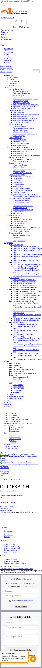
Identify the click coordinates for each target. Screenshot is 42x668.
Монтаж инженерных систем (19, 198)
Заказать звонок (7, 30)
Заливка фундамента (16, 89)
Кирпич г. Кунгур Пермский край (25, 266)
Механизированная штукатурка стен (26, 227)
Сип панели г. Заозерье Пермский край (27, 344)
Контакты (8, 60)
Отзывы (12, 79)
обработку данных (27, 601)
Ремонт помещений (16, 225)
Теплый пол (17, 213)
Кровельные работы (16, 110)
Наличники (17, 237)
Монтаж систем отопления (23, 210)
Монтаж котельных (20, 208)
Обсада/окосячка (19, 241)
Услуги (6, 51)
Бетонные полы (18, 142)
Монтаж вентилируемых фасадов (25, 134)
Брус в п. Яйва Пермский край (24, 285)
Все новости (4, 468)
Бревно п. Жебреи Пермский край (25, 297)
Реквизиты (13, 83)
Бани (10, 383)
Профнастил (17, 178)
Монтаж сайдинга (19, 126)
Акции (6, 56)
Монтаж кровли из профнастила (25, 118)
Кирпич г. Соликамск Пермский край (27, 264)
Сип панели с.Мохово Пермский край (27, 338)
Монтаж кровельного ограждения (25, 194)
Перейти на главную (7, 502)
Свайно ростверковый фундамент (25, 99)
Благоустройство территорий (19, 147)
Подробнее (4, 460)
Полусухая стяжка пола (21, 229)
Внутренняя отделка (16, 157)
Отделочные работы (20, 161)
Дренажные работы (20, 212)
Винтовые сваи (18, 95)
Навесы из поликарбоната (22, 219)
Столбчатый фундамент (21, 97)
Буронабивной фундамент (22, 108)
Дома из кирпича (15, 365)
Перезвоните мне (21, 606)
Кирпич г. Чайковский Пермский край (27, 276)
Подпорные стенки (20, 140)
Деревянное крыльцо (20, 221)
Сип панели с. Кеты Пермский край (26, 354)
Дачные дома (13, 375)
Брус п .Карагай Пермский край (25, 282)
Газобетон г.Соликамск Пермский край (27, 254)
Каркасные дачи (19, 381)
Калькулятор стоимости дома (4, 473)
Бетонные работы (15, 138)
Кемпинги (16, 392)
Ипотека (12, 85)
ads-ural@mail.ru (6, 3)
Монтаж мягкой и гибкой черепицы (26, 114)
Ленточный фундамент (21, 93)
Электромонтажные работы (23, 206)
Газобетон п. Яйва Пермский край (25, 260)
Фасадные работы (15, 124)
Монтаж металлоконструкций (24, 169)
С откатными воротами (21, 188)
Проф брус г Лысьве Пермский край (26, 319)
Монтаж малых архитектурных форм (26, 155)
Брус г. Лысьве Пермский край (24, 280)
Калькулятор (9, 531)
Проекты (7, 54)
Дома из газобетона (16, 245)
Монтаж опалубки (19, 145)
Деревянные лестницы (21, 235)
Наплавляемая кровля (21, 122)
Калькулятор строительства (6, 38)
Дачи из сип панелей (20, 377)
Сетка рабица (18, 180)
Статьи (6, 62)
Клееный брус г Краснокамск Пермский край (24, 312)
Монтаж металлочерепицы (23, 116)
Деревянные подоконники (22, 239)
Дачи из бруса (18, 379)
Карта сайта (28, 569)
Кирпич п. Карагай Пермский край (26, 274)
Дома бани (17, 390)
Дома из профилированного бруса (21, 301)
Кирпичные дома (15, 262)
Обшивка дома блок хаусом (23, 132)
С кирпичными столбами (22, 184)
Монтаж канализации (21, 200)
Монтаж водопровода (21, 202)
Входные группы (19, 192)
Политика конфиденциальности (12, 569)
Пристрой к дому (15, 215)
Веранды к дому (19, 223)
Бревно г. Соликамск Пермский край (26, 295)
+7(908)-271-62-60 (7, 18)
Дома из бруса (14, 278)
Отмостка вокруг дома (21, 143)
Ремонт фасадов (19, 136)
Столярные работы (16, 233)
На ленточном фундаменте (23, 190)
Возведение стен (15, 163)
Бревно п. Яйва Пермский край (24, 293)
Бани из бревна (18, 387)
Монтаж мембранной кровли (23, 120)
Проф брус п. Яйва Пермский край (26, 320)
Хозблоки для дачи (15, 398)
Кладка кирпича (19, 171)
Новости (7, 58)
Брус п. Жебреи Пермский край (24, 284)
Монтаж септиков (19, 204)
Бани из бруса (18, 385)
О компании (8, 49)
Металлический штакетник (23, 177)
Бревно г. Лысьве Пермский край (25, 299)
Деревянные (17, 182)
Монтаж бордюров (20, 151)
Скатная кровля (18, 112)
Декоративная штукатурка (22, 159)
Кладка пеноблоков (20, 165)
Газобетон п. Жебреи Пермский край (26, 247)
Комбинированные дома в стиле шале (23, 373)
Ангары (16, 217)
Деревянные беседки (16, 396)
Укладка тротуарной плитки (23, 149)
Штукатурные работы (21, 231)
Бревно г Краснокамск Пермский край (27, 291)
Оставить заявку (4, 33)
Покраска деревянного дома (23, 128)
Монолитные (18, 186)
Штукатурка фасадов (20, 130)
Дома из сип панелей (16, 322)
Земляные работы (19, 153)
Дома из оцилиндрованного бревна (22, 289)
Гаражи (11, 394)
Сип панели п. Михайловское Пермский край (24, 335)
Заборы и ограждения (17, 175)
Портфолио (8, 52)
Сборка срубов (18, 167)
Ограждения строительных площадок (27, 196)
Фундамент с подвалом (21, 103)
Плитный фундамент (20, 91)
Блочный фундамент (20, 101)
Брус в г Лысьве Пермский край (25, 287)
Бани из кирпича (19, 389)
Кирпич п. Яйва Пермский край (25, 268)
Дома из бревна (14, 363)
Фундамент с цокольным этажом (25, 107)
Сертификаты (14, 81)
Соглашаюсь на (22, 601)
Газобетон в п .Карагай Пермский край (27, 249)
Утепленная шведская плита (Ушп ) (26, 105)
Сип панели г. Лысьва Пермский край (27, 359)
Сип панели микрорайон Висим (25, 324)
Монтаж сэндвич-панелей (22, 173)
